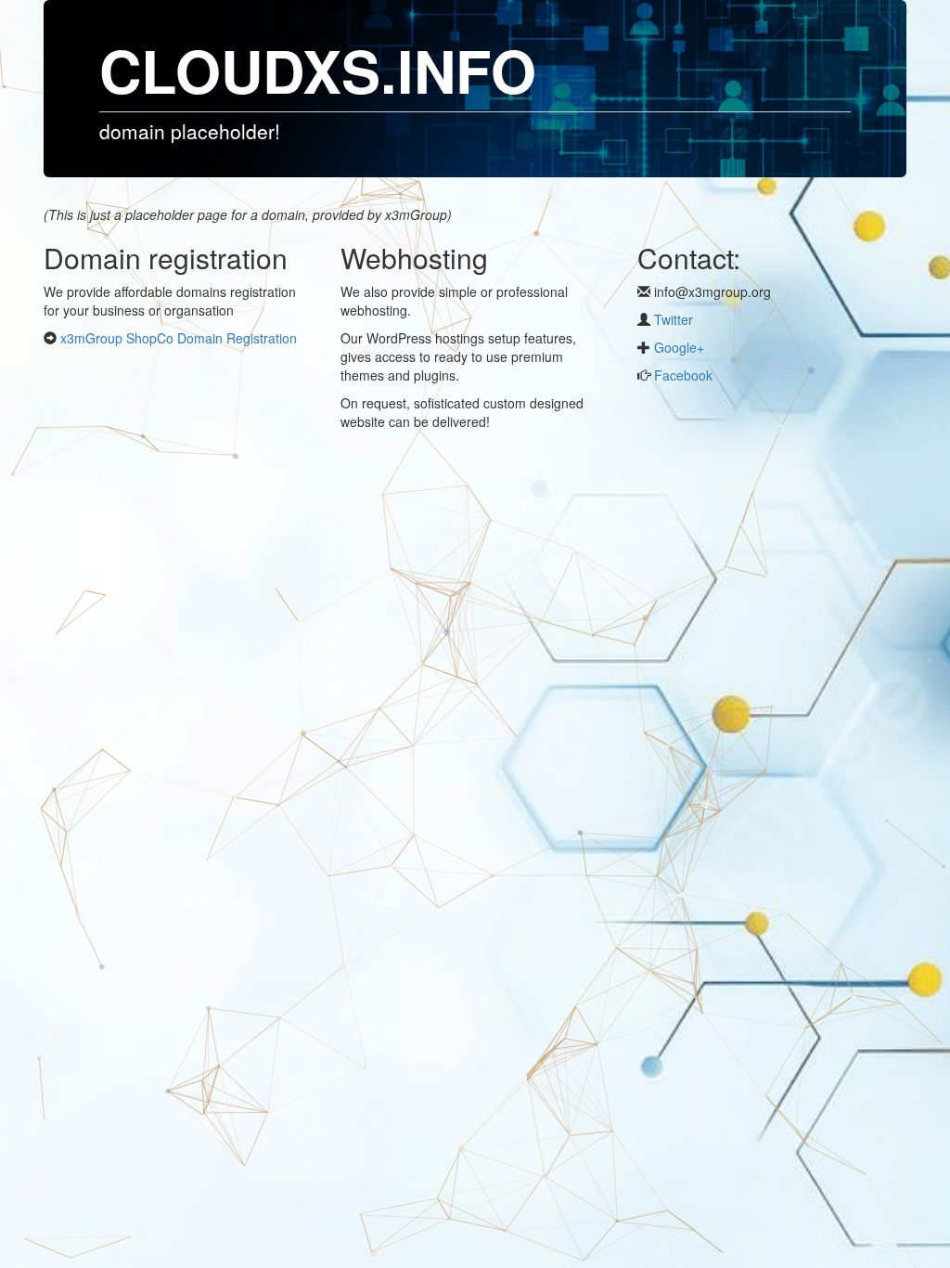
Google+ (677, 347)
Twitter (673, 319)
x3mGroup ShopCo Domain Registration (178, 338)
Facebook (681, 375)
